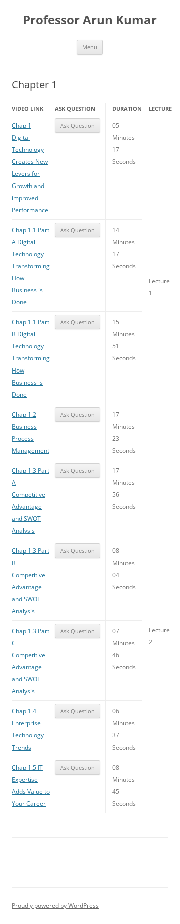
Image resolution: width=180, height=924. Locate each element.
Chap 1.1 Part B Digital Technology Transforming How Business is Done (31, 358)
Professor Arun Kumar (90, 20)
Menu (90, 47)
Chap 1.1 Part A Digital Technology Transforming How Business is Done (31, 266)
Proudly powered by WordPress (55, 905)
